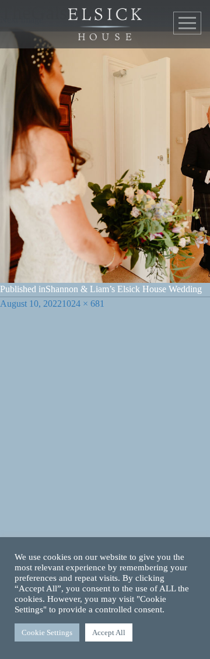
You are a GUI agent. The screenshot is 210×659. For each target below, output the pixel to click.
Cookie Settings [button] (47, 632)
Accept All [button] (108, 632)
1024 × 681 (83, 304)
